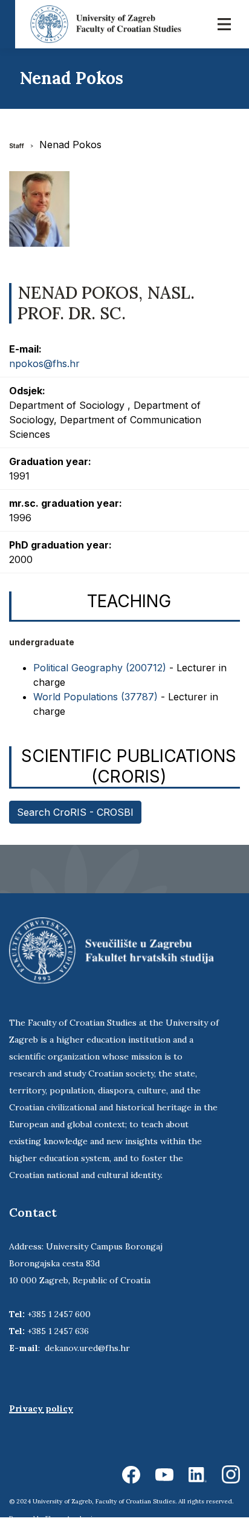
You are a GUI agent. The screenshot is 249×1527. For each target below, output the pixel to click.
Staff (16, 145)
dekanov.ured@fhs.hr (87, 1348)
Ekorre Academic (70, 1518)
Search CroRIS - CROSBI (75, 812)
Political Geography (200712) (99, 668)
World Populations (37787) (95, 697)
